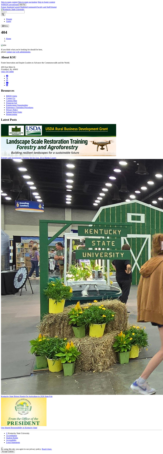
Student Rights (12, 438)
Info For (22, 5)
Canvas (11, 4)
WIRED (4, 4)
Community (32, 7)
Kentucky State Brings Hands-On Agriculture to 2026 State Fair (26, 396)
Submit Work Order (14, 112)
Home (8, 39)
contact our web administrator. (18, 52)
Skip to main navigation (27, 2)
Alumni (53, 7)
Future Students (7, 7)
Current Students (20, 7)
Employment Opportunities (17, 105)
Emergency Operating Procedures (19, 107)
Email (16, 4)
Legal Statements (13, 442)
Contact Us (10, 98)
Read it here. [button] (47, 449)
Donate (9, 19)
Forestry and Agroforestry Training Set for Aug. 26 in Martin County (28, 158)
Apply (8, 21)
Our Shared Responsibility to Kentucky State (19, 428)
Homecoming (11, 114)
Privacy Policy (12, 110)
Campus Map (11, 101)
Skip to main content (9, 2)
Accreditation (11, 435)
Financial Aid (11, 103)
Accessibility (11, 440)
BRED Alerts (11, 96)
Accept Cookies (8, 452)
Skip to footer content (46, 2)
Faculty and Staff (43, 7)
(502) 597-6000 (7, 72)
